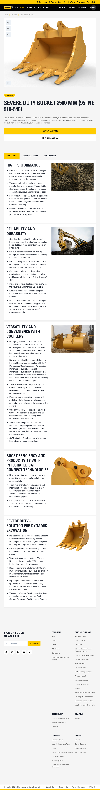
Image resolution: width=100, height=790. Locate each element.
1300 (20, 7)
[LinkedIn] (18, 652)
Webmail (92, 787)
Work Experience (80, 752)
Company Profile (57, 740)
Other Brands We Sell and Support (60, 658)
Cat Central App (80, 668)
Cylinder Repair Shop (82, 659)
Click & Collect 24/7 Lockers (84, 655)
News (54, 748)
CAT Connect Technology (60, 718)
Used (53, 640)
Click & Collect (80, 640)
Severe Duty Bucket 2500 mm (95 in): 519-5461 (27, 15)
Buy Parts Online (80, 636)
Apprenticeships (80, 748)
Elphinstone (56, 653)
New (53, 636)
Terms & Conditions (78, 787)
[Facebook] (6, 652)
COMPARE (10, 95)
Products (14, 15)
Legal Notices (50, 787)
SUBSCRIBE (34, 643)
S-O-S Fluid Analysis (59, 722)
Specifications (30, 155)
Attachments (56, 649)
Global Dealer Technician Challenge (60, 766)
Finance (77, 688)
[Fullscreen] (8, 22)
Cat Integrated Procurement (84, 697)
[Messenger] (29, 652)
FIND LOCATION (51, 138)
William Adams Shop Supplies (85, 692)
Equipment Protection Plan (84, 701)
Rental (54, 645)
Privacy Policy (64, 787)
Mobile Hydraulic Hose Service (85, 705)
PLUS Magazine (57, 760)
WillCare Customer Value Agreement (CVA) (83, 650)
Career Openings (80, 744)
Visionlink (55, 726)
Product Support (80, 676)
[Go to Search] (93, 7)
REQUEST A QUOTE (50, 131)
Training (77, 718)
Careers (77, 740)
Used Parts (78, 645)
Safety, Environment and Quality (62, 752)
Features (12, 155)
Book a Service (80, 663)
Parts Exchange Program (83, 672)
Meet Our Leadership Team (61, 744)
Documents (50, 155)
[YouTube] (23, 652)
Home (6, 15)
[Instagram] (12, 652)
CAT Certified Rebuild (82, 684)
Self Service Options (81, 680)
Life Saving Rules (58, 756)
